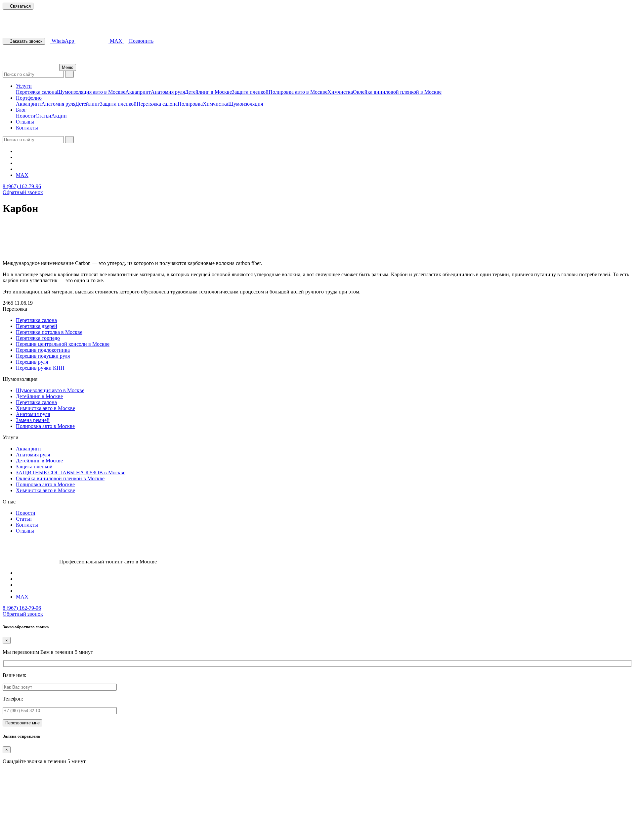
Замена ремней (33, 420)
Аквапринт (138, 92)
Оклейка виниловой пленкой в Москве (397, 92)
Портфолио (29, 98)
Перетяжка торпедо (38, 338)
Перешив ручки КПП (40, 368)
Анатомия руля (168, 92)
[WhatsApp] (18, 169)
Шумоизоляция (245, 104)
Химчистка (340, 92)
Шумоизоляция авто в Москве (91, 92)
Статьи (43, 116)
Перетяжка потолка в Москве (49, 332)
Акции (59, 116)
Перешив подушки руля (43, 356)
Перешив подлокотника (43, 350)
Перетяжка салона (36, 92)
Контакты (27, 128)
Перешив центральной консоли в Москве (62, 344)
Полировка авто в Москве (298, 92)
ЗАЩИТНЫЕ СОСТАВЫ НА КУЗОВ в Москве (70, 472)
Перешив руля (32, 362)
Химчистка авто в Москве (45, 408)
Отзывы (25, 122)
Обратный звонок (23, 192)
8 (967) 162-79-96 (22, 186)
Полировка (190, 104)
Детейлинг (87, 104)
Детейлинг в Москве (208, 92)
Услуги (24, 86)
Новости (25, 116)
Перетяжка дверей (36, 326)
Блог (21, 110)
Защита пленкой (250, 92)
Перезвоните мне (22, 722)
